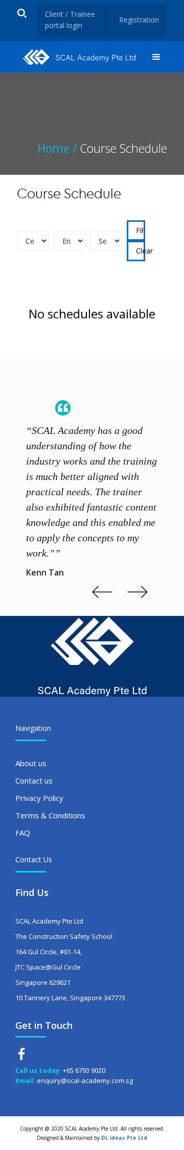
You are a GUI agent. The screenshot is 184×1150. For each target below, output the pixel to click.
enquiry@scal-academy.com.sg (85, 1080)
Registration (139, 20)
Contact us (34, 780)
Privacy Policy (39, 798)
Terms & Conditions (50, 815)
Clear (140, 251)
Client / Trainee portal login (70, 19)
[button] (156, 57)
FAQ (22, 832)
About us (31, 763)
